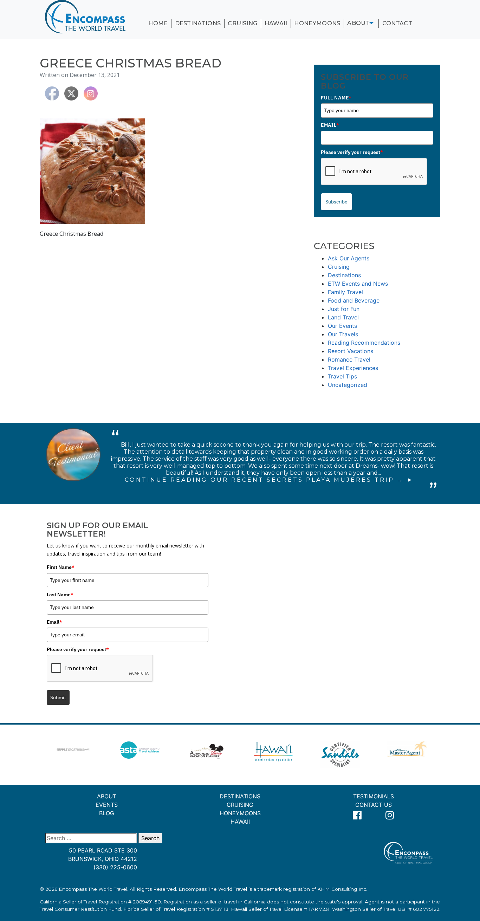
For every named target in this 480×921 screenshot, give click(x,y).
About (358, 23)
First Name (60, 567)
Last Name (60, 594)
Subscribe (336, 202)
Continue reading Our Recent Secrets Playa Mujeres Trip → (264, 479)
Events (107, 805)
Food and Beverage (354, 300)
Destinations (198, 23)
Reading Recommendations (364, 342)
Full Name (336, 98)
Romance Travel (349, 359)
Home (158, 23)
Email (330, 125)
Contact (397, 23)
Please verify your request (352, 152)
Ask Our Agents (348, 258)
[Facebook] (357, 815)
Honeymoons (317, 23)
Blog (106, 813)
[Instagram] (390, 815)
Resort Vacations (350, 351)
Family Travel (345, 292)
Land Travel (343, 317)
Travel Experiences (353, 367)
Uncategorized (347, 384)
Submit (58, 697)
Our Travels (343, 334)
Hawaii (276, 23)
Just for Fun (343, 308)
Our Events (342, 325)
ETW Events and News (358, 283)
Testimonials (373, 796)
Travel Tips (342, 376)
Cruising (243, 23)
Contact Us (373, 805)
